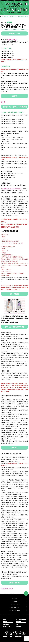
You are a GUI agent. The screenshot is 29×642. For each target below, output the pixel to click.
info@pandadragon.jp (7, 588)
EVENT (9, 22)
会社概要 (14, 598)
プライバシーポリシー (14, 604)
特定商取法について (14, 607)
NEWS (5, 622)
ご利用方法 (14, 601)
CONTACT (19, 626)
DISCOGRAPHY (21, 619)
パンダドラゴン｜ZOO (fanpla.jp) (11, 189)
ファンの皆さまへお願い (14, 610)
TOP (4, 619)
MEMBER (6, 624)
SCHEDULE (6, 626)
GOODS (18, 622)
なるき (3, 102)
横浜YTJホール (12, 39)
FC (17, 624)
